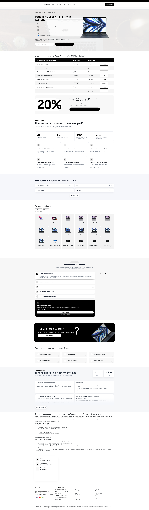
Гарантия (53, 4)
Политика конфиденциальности (42, 491)
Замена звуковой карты (42, 83)
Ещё (73, 4)
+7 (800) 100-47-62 (110, 1)
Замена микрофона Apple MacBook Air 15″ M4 (46, 71)
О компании (97, 489)
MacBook (77, 490)
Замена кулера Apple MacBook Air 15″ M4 (45, 75)
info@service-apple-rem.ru (62, 489)
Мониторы (77, 495)
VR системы (77, 496)
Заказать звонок (49, 335)
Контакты (69, 4)
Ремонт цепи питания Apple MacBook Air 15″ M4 (47, 91)
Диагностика (98, 495)
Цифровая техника (39, 8)
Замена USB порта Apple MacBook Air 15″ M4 (46, 87)
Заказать (104, 64)
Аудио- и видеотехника (49, 8)
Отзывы (63, 4)
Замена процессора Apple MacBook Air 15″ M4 (46, 68)
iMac (76, 493)
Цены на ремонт (47, 4)
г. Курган (37, 1)
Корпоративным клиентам (100, 498)
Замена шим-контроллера (42, 64)
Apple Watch (77, 494)
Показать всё (74, 251)
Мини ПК (77, 498)
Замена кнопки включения (43, 79)
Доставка (59, 4)
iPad (76, 492)
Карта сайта (58, 499)
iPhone (76, 489)
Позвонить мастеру (65, 312)
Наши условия (38, 492)
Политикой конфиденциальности (53, 47)
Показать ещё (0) (39, 211)
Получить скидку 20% (84, 109)
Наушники (77, 499)
